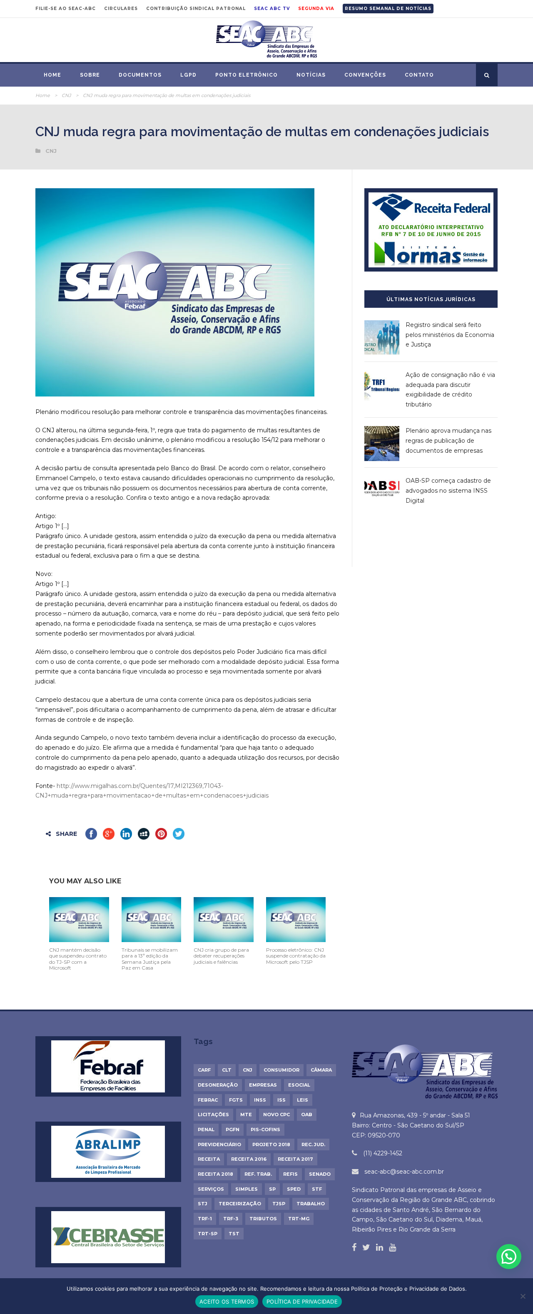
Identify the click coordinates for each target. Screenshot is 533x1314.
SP (272, 1189)
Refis (290, 1174)
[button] (508, 1256)
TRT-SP (207, 1234)
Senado (320, 1174)
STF (317, 1189)
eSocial (299, 1085)
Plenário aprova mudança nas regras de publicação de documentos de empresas (448, 440)
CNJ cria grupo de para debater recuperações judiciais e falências (221, 956)
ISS (281, 1100)
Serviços (211, 1189)
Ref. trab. (258, 1174)
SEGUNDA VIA (316, 8)
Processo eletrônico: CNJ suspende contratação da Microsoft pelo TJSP (296, 956)
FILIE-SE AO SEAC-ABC (65, 8)
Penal (206, 1129)
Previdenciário (219, 1144)
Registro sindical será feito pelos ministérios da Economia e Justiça (450, 335)
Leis (302, 1100)
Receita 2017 (295, 1159)
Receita (209, 1159)
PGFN (232, 1129)
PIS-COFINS (265, 1129)
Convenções (365, 75)
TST (234, 1234)
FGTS (236, 1100)
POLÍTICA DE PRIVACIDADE (302, 1301)
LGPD (188, 75)
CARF (204, 1070)
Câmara (321, 1070)
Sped (294, 1189)
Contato (419, 75)
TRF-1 (205, 1219)
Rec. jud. (313, 1144)
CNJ (66, 95)
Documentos (140, 75)
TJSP (278, 1204)
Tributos (263, 1219)
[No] (522, 1296)
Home (52, 75)
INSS (260, 1100)
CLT (227, 1070)
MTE (246, 1114)
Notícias (311, 75)
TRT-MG (298, 1219)
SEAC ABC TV (272, 8)
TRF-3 (230, 1219)
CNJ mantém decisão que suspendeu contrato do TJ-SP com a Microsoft (78, 959)
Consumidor (281, 1070)
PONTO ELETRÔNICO (246, 75)
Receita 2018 (215, 1174)
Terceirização (240, 1204)
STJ (202, 1204)
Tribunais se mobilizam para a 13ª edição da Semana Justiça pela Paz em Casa (150, 959)
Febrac (208, 1100)
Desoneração (218, 1085)
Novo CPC (276, 1114)
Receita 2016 (248, 1159)
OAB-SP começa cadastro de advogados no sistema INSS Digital (448, 490)
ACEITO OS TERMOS (226, 1301)
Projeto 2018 (271, 1144)
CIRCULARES (121, 8)
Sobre (90, 75)
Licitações (213, 1114)
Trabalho (310, 1204)
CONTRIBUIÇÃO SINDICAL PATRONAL (196, 8)
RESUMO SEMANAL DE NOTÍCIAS (388, 8)
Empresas (263, 1085)
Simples (246, 1189)
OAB (306, 1114)
